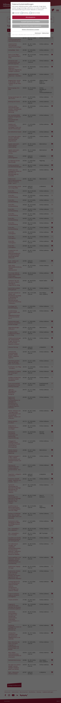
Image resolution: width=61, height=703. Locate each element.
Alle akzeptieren (30, 17)
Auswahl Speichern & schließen (30, 22)
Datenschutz (45, 33)
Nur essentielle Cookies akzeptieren (30, 26)
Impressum (38, 33)
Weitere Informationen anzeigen (30, 29)
